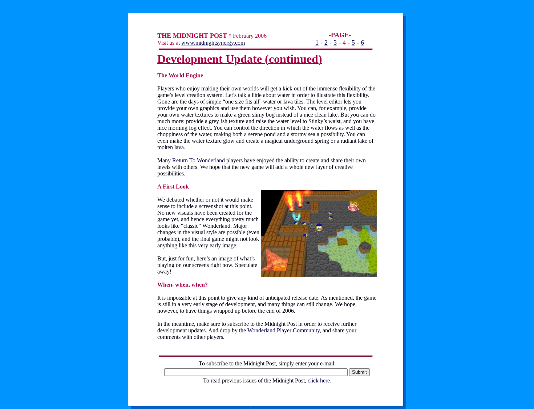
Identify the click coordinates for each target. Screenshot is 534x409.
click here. (319, 380)
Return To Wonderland (198, 160)
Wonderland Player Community (283, 330)
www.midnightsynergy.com (213, 43)
